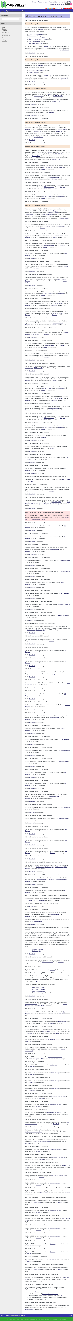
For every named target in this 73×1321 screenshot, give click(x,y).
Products (41, 2)
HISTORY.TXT (46, 1031)
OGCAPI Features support (36, 34)
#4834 (38, 981)
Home (34, 2)
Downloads (5, 34)
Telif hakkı (10, 1319)
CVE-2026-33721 (58, 154)
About (3, 27)
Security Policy (48, 46)
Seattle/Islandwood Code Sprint (33, 1132)
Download (61, 4)
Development (5, 32)
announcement (29, 1309)
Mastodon (53, 4)
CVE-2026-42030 (36, 131)
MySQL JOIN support (34, 41)
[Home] (13, 7)
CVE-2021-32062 (56, 502)
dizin (70, 11)
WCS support (32, 36)
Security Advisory (38, 96)
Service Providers (61, 2)
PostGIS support (33, 72)
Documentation (6, 35)
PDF (61, 1295)
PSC (3, 39)
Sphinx (61, 1319)
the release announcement (58, 1096)
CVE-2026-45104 (58, 96)
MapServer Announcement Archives (15, 11)
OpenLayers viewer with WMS (37, 38)
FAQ (69, 2)
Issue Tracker (49, 2)
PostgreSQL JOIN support (36, 43)
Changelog (53, 1244)
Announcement (44, 1192)
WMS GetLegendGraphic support (38, 39)
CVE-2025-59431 (29, 214)
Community (5, 30)
